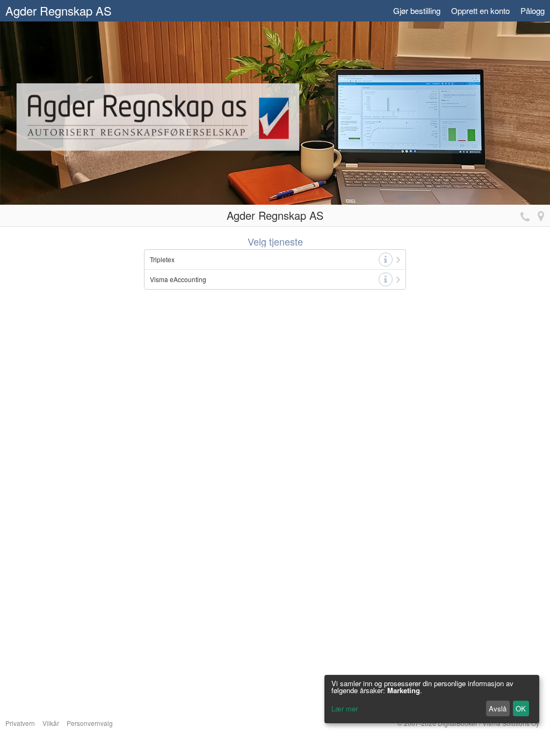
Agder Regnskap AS (58, 10)
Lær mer (344, 708)
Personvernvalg (90, 723)
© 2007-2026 (468, 723)
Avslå (497, 708)
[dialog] (431, 699)
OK (521, 708)
